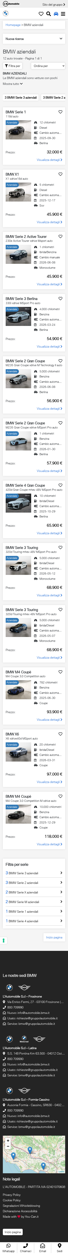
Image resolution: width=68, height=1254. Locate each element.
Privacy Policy (12, 1195)
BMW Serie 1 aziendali (22, 911)
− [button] (8, 1146)
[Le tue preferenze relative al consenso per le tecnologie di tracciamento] (3, 940)
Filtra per (14, 66)
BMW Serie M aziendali (22, 901)
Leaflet (61, 1171)
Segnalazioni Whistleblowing (21, 1206)
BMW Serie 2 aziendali (22, 882)
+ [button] (8, 1140)
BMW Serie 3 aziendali (21, 97)
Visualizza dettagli (48, 160)
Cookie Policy (12, 1200)
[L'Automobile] (5, 13)
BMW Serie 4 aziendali (22, 920)
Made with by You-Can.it (21, 1216)
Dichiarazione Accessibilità (20, 1211)
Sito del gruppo (52, 4)
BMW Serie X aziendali (22, 892)
